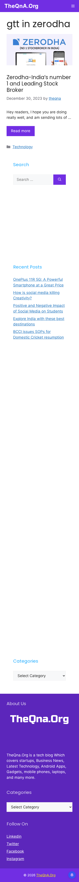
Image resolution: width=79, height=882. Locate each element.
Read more (20, 131)
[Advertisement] (39, 224)
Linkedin (14, 836)
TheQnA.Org (21, 6)
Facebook (15, 851)
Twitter (13, 844)
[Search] (59, 179)
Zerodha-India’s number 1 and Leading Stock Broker (39, 84)
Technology (23, 147)
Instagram (15, 859)
